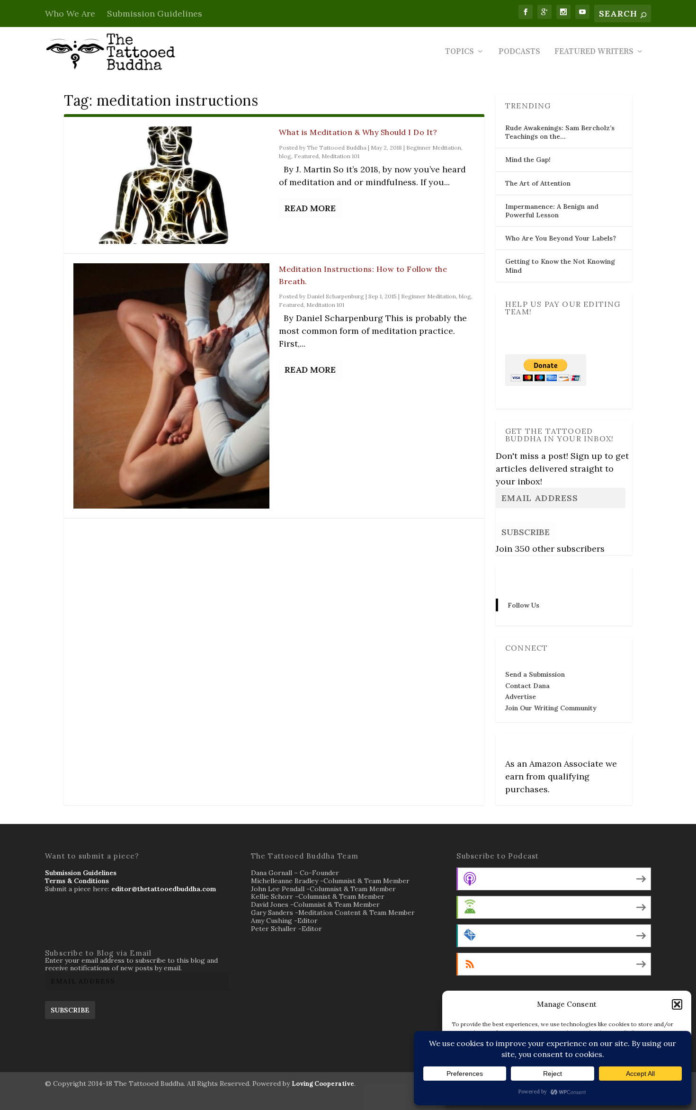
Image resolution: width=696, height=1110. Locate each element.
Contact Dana (527, 685)
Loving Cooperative (323, 1084)
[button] (677, 1004)
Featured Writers (594, 52)
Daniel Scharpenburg (335, 296)
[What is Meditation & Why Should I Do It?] (171, 185)
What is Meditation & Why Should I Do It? (358, 132)
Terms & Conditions (77, 881)
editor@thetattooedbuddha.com (163, 889)
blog (285, 156)
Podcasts (519, 52)
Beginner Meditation (433, 147)
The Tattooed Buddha (336, 147)
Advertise (520, 696)
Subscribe (525, 532)
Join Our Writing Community (551, 708)
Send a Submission (535, 674)
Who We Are (70, 13)
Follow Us (523, 577)
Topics (459, 52)
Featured (306, 156)
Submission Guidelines (154, 13)
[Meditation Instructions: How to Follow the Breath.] (171, 386)
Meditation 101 (340, 156)
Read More (310, 208)
